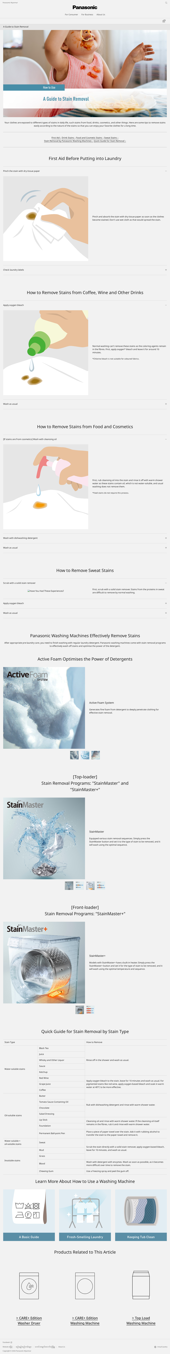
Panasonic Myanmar (10, 3)
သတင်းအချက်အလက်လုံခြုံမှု (45, 1347)
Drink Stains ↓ (69, 138)
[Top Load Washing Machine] (141, 1286)
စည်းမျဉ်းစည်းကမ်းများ (23, 1347)
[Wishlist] (164, 21)
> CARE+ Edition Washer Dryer (29, 1321)
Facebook (6, 1342)
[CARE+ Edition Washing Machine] (85, 1286)
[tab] (74, 755)
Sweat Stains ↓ (111, 138)
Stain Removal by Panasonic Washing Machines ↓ (68, 141)
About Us (61, 1347)
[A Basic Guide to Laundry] (29, 1191)
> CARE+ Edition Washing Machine (84, 1321)
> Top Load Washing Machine (141, 1321)
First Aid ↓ (56, 138)
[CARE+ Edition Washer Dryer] (29, 1286)
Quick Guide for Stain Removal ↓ (110, 141)
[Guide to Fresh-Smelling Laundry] (85, 1191)
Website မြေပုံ (7, 1347)
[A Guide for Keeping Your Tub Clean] (141, 1191)
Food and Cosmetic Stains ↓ (90, 138)
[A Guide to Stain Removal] (85, 73)
